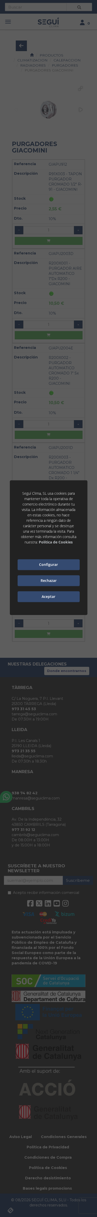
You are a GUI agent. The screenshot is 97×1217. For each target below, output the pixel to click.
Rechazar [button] (49, 580)
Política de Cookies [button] (56, 542)
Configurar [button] (48, 564)
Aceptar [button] (48, 596)
